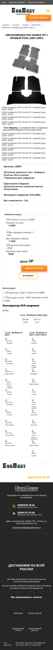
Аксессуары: (9, 288)
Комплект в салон (15, 224)
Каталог (15, 25)
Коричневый (9, 374)
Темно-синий (9, 386)
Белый (9, 415)
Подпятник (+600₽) (35, 292)
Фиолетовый (9, 445)
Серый (9, 353)
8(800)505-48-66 (39, 477)
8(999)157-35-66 (26, 512)
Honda (25, 25)
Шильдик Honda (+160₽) (25, 299)
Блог (4, 2)
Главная (5, 25)
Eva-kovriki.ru (8, 644)
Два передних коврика (17, 239)
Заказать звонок (38, 17)
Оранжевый (9, 425)
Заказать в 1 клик (34, 268)
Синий (9, 394)
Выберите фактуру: (34, 315)
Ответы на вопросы (36, 2)
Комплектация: (13, 214)
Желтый (34, 425)
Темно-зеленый (34, 437)
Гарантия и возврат (16, 2)
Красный (9, 404)
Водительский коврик (17, 252)
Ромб (25, 322)
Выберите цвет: (14, 334)
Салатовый (9, 435)
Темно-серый (34, 366)
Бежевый (9, 364)
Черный (9, 343)
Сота (37, 322)
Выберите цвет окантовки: (38, 334)
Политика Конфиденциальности (26, 528)
